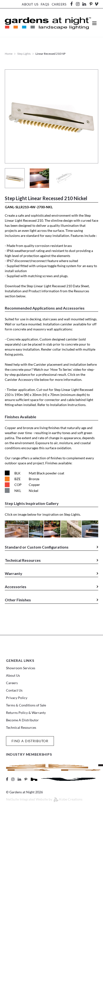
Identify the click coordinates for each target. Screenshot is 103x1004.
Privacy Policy (16, 698)
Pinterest (90, 4)
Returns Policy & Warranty (26, 713)
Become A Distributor (22, 720)
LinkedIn (86, 4)
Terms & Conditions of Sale (26, 705)
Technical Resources (21, 727)
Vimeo (96, 4)
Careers (59, 4)
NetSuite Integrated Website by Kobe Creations (44, 799)
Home (8, 53)
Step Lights (24, 53)
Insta (78, 4)
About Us (30, 4)
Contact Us (14, 690)
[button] (51, 548)
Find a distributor (29, 741)
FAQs (45, 4)
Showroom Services (20, 668)
